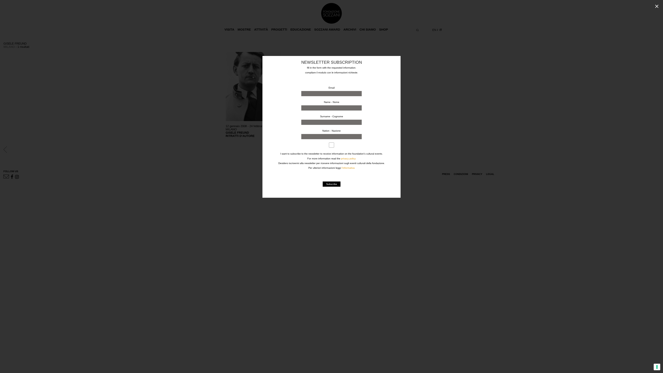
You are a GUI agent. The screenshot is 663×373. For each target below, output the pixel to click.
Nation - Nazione (331, 130)
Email (332, 87)
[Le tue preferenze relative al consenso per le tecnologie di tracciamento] (657, 367)
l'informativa (348, 168)
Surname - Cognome (331, 116)
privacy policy (348, 158)
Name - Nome (331, 102)
